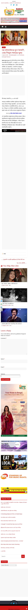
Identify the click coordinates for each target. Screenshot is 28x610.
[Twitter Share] (1, 301)
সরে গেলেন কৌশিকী (21, 263)
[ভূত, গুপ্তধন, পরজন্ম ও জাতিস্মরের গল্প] (14, 269)
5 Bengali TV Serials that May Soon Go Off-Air (11, 524)
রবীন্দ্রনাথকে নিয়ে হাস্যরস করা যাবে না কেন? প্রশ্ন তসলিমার (11, 527)
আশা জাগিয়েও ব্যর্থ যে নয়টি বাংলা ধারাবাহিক (8, 517)
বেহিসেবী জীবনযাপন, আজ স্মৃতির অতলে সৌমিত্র (9, 510)
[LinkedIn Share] (1, 307)
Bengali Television (6, 56)
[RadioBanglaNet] (2, 26)
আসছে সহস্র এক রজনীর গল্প (7, 303)
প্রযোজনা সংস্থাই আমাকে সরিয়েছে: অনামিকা (8, 537)
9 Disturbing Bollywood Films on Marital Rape (11, 514)
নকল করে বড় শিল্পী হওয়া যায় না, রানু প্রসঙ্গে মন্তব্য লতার (10, 530)
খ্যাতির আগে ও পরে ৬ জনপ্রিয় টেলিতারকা (8, 534)
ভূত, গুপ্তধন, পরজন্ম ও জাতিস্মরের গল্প (9, 283)
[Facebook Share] (1, 298)
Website (3, 374)
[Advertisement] (13, 85)
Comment (4, 338)
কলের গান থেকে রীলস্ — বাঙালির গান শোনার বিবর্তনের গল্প (11, 3)
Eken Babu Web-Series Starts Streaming (10, 544)
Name (3, 359)
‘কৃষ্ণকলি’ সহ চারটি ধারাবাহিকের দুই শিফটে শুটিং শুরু (13, 259)
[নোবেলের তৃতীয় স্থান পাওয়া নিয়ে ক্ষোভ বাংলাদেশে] (14, 309)
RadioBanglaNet (13, 55)
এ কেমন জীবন (3, 551)
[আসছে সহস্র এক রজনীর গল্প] (14, 289)
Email (2, 367)
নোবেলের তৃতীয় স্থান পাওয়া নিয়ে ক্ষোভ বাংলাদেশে (12, 324)
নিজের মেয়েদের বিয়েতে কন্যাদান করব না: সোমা (8, 520)
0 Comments (21, 55)
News (4, 47)
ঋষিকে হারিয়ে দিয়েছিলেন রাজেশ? (16, 113)
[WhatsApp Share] (1, 304)
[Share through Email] (1, 310)
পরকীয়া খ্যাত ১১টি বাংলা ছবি (5, 507)
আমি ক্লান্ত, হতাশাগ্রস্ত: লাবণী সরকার (7, 547)
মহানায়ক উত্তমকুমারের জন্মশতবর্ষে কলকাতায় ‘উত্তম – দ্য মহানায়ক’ (12, 541)
